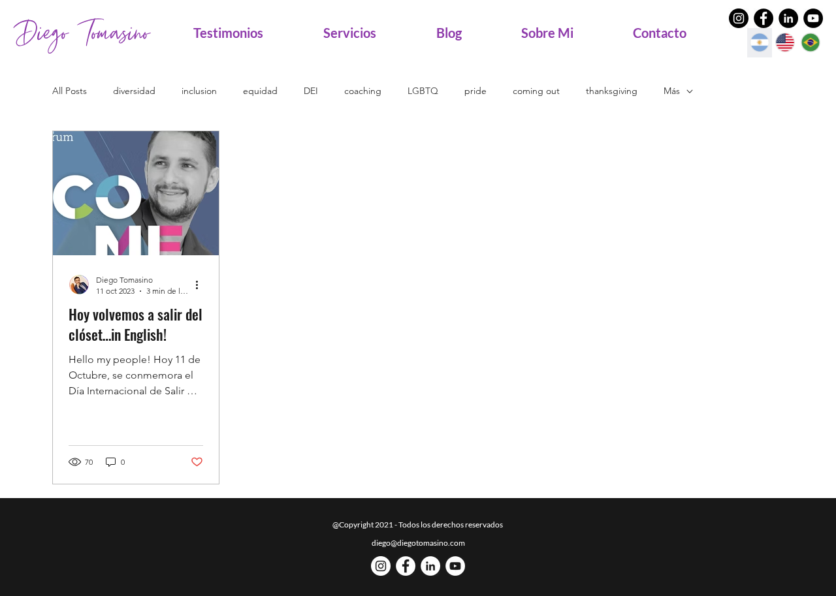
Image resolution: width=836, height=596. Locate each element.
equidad (260, 91)
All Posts (69, 91)
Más (672, 91)
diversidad (134, 91)
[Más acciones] (201, 284)
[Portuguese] (810, 42)
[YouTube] (813, 18)
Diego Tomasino (81, 32)
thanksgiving (611, 91)
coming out (536, 91)
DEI (311, 91)
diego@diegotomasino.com (418, 543)
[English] (784, 42)
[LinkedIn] (788, 18)
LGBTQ (423, 91)
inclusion (199, 91)
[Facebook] (763, 18)
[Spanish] (759, 42)
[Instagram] (738, 18)
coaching (362, 91)
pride (475, 91)
